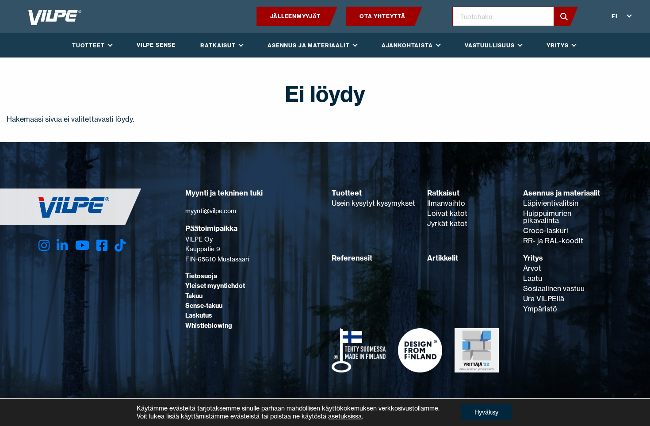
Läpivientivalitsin (550, 203)
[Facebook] (102, 245)
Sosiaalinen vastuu (554, 288)
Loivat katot (447, 213)
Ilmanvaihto (446, 203)
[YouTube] (82, 245)
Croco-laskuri (545, 230)
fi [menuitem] (615, 16)
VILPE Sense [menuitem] (156, 45)
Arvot (532, 268)
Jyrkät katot (447, 223)
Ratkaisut (443, 192)
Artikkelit (442, 257)
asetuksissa (345, 416)
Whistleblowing (208, 326)
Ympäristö (540, 308)
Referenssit (352, 257)
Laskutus (198, 315)
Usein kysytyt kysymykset (373, 203)
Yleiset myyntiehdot (215, 286)
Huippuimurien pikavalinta (547, 217)
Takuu (194, 296)
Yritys (533, 257)
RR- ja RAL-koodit (553, 240)
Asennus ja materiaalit (561, 192)
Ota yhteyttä (382, 16)
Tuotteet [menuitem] (88, 45)
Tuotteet (347, 192)
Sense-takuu (203, 306)
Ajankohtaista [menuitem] (407, 45)
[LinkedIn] (62, 245)
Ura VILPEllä (543, 298)
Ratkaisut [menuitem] (218, 45)
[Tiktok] (120, 245)
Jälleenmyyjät (295, 16)
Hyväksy (486, 412)
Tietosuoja (201, 276)
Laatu (532, 278)
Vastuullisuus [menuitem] (490, 45)
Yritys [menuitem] (558, 45)
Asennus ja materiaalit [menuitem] (308, 45)
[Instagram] (44, 245)
